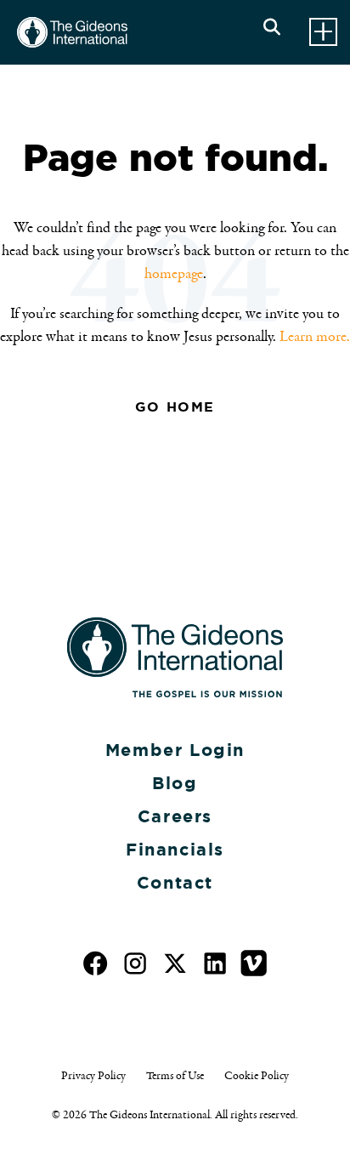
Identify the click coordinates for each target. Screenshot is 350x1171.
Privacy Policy (93, 1075)
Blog (174, 783)
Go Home (175, 407)
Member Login (175, 750)
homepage (173, 273)
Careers (175, 816)
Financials (175, 849)
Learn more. (314, 336)
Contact (175, 883)
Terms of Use (175, 1075)
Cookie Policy (256, 1075)
